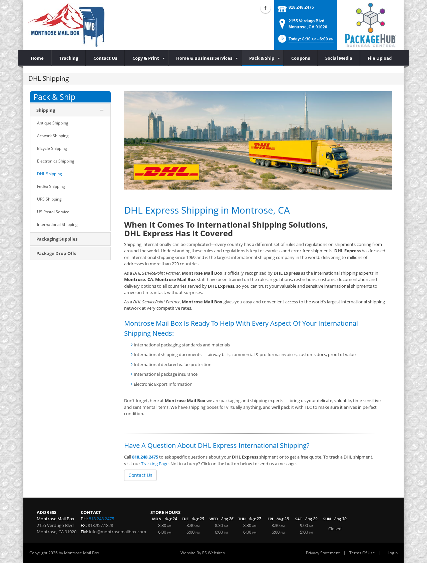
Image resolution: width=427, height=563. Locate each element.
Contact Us (140, 475)
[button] (305, 41)
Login (393, 553)
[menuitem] (146, 58)
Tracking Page (154, 464)
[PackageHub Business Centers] (370, 24)
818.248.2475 (301, 7)
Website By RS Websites (202, 553)
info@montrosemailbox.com (117, 532)
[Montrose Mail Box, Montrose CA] (66, 25)
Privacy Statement (323, 553)
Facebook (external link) (266, 8)
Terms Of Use (362, 553)
